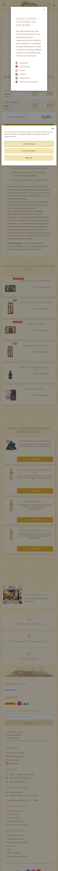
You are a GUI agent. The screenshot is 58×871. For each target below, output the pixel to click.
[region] (29, 145)
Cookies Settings (29, 144)
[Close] (53, 129)
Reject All (29, 158)
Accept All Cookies (29, 151)
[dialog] (29, 435)
